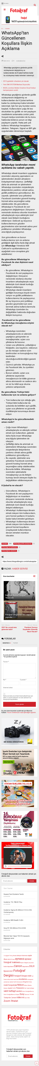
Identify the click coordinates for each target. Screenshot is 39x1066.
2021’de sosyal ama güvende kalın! (9, 628)
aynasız (19, 958)
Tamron (27, 994)
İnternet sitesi (8, 687)
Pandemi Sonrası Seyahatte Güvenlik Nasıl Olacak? (30, 629)
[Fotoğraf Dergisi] (18, 14)
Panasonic (20, 988)
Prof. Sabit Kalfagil (29, 988)
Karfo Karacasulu (18, 982)
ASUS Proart (11, 959)
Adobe (15, 955)
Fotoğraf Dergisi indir (22, 976)
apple (30, 955)
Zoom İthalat (11, 1000)
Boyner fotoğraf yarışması (27, 962)
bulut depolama (9, 966)
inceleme (23, 979)
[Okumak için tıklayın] (19, 591)
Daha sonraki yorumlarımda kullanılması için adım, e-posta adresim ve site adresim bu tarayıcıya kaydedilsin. (18, 697)
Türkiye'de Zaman (10, 998)
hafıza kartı (10, 979)
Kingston (26, 982)
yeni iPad (27, 997)
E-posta (23, 680)
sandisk (19, 991)
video (19, 997)
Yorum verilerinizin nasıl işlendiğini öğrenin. (21, 712)
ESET (11, 971)
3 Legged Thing (8, 955)
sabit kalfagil (10, 991)
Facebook (15, 643)
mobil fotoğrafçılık (10, 985)
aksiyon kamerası (22, 955)
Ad (4, 680)
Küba (30, 982)
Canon (18, 966)
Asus (5, 959)
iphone (11, 982)
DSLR (31, 966)
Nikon (20, 984)
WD (23, 998)
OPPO (14, 988)
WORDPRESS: (7, 643)
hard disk (16, 979)
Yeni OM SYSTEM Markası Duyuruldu (16, 84)
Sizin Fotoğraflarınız (28, 991)
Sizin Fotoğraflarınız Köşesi (11, 994)
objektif (10, 988)
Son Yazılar (8, 888)
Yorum (6, 662)
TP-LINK (31, 994)
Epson (6, 971)
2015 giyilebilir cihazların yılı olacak (16, 81)
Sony (22, 994)
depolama (25, 966)
